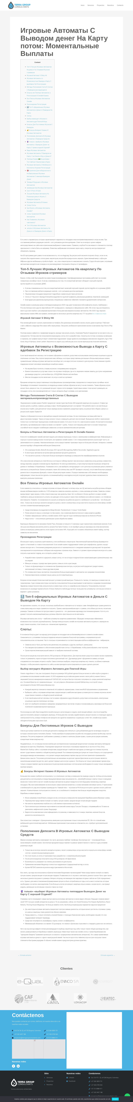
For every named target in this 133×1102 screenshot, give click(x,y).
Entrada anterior (24, 955)
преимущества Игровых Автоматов (39, 188)
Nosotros (110, 5)
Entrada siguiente (108, 955)
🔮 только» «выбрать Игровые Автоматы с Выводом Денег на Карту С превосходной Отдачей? (38, 144)
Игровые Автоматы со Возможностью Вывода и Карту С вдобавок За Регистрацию (39, 81)
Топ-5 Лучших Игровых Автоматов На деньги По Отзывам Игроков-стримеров (39, 69)
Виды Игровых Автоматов (36, 150)
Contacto (120, 5)
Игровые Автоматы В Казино (37, 202)
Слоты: (29, 116)
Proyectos (100, 5)
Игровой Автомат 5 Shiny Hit (37, 75)
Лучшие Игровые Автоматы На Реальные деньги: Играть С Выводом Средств (38, 196)
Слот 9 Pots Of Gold (34, 191)
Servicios (91, 5)
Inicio (82, 5)
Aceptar (115, 1099)
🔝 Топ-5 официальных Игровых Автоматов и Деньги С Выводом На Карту (39, 110)
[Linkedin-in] (18, 1066)
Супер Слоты (31, 205)
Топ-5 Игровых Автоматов (36, 225)
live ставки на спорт (99, 314)
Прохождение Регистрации (36, 104)
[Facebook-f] (13, 1066)
